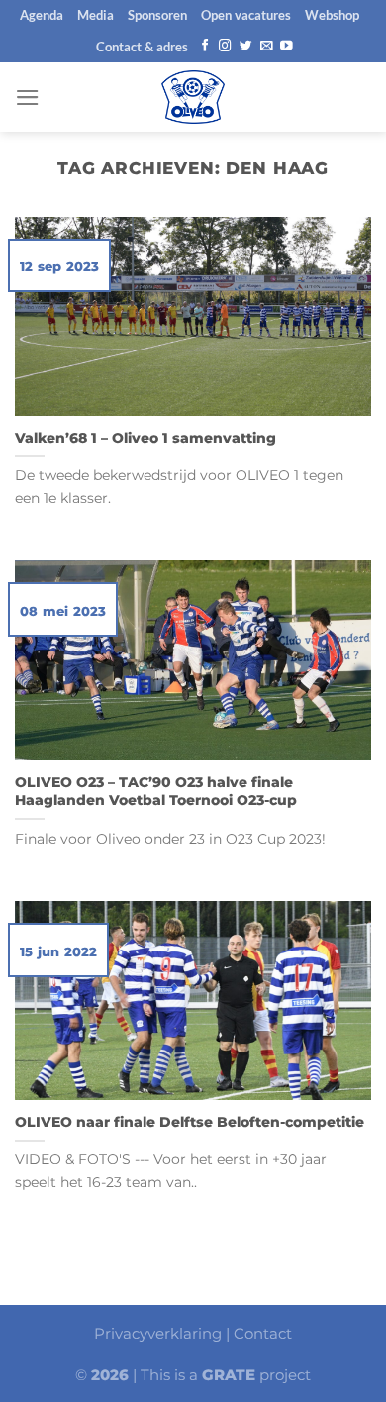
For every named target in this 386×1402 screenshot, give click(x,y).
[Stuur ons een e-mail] (266, 46)
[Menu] (28, 97)
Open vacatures (246, 15)
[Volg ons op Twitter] (246, 46)
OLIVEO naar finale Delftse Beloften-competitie (189, 1122)
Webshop (332, 15)
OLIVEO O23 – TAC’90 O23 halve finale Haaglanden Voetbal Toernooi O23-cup (156, 791)
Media (95, 15)
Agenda (41, 15)
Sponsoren (157, 15)
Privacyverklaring (158, 1333)
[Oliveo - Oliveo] (193, 97)
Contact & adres (142, 46)
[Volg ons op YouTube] (286, 46)
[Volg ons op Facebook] (205, 46)
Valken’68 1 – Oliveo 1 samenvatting (145, 438)
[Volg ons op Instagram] (225, 46)
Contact (263, 1333)
